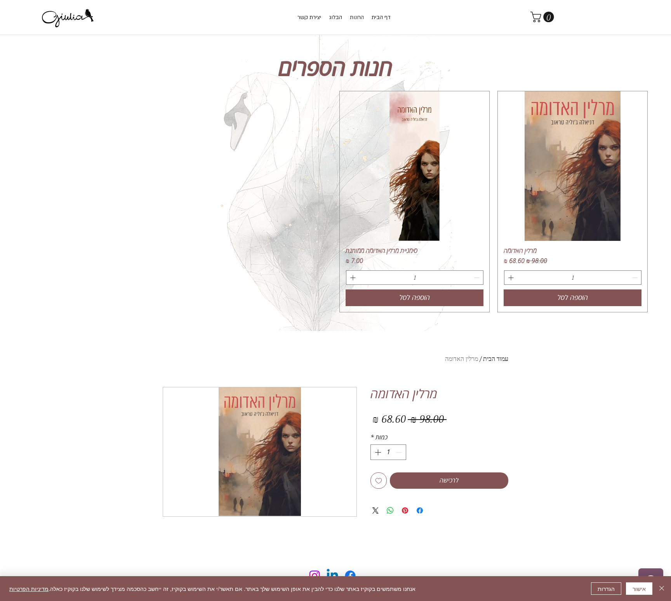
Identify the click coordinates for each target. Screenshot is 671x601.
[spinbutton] (573, 277)
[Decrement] (635, 277)
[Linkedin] (332, 576)
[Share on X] (375, 510)
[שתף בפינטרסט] (405, 510)
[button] (543, 17)
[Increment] (510, 277)
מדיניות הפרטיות (29, 588)
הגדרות (606, 588)
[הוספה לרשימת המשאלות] (378, 480)
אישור (639, 588)
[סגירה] (661, 588)
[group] (335, 201)
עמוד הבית (495, 358)
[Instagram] (315, 576)
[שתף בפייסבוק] (419, 510)
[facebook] (350, 576)
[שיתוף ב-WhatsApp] (390, 510)
